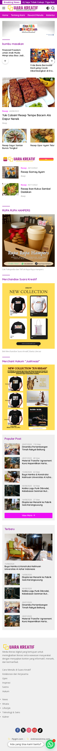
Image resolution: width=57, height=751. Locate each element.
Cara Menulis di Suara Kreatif (16, 669)
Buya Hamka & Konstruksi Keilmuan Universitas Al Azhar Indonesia (37, 476)
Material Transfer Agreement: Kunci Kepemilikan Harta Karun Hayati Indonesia (37, 462)
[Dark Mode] (48, 8)
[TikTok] (40, 730)
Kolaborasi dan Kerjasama (15, 674)
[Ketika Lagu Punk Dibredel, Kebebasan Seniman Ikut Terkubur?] (12, 490)
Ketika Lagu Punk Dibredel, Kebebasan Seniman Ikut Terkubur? (35, 489)
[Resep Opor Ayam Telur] (42, 136)
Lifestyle (6, 708)
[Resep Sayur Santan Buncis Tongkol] (14, 136)
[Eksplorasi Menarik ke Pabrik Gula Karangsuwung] (12, 504)
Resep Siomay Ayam (33, 171)
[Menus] (4, 8)
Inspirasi (6, 682)
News (5, 699)
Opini (4, 678)
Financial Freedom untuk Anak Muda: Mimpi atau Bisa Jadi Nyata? (12, 53)
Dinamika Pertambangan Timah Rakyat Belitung (35, 448)
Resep (5, 111)
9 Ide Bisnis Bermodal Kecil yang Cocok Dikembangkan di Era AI (41, 68)
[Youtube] (34, 730)
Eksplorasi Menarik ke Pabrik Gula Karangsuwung (36, 503)
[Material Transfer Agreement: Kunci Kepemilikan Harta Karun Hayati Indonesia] (12, 463)
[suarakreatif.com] (22, 8)
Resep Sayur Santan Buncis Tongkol (12, 147)
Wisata (5, 703)
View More (27, 515)
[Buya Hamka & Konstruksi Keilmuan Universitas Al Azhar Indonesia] (12, 476)
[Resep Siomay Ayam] (10, 172)
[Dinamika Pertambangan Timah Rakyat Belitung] (12, 449)
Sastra (5, 686)
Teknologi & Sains (11, 712)
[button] (50, 744)
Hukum (5, 691)
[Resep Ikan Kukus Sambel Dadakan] (10, 190)
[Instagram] (28, 730)
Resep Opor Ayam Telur (42, 145)
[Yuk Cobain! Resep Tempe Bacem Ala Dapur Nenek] (28, 92)
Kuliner (5, 716)
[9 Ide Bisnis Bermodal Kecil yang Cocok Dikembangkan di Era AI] (42, 55)
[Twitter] (23, 730)
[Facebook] (17, 730)
